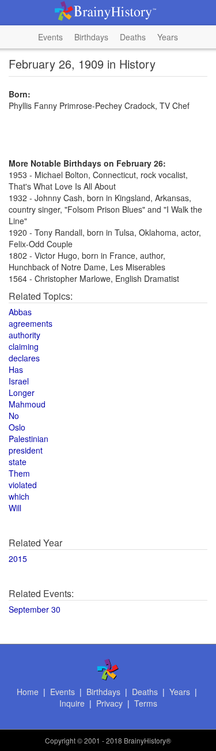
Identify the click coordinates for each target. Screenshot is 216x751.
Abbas (20, 312)
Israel (19, 381)
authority (24, 335)
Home (28, 691)
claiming (24, 346)
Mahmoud (27, 404)
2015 (18, 558)
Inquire (72, 703)
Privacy (109, 703)
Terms (145, 703)
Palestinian (28, 438)
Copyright (60, 740)
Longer (22, 392)
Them (19, 473)
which (19, 496)
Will (15, 508)
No (14, 415)
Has (16, 369)
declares (24, 358)
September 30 (34, 609)
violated (23, 484)
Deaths (133, 37)
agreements (30, 323)
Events (50, 37)
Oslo (17, 427)
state (17, 461)
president (26, 450)
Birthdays (91, 37)
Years (167, 37)
